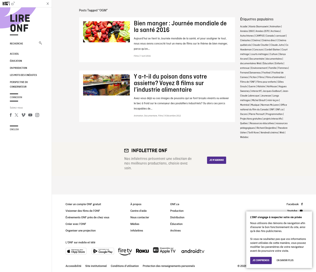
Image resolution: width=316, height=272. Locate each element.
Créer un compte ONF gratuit (83, 204)
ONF (272, 109)
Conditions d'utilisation (125, 266)
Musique (255, 105)
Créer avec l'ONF (76, 224)
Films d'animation (275, 77)
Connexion (16, 97)
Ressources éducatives (262, 123)
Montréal (244, 105)
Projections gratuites (251, 119)
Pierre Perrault (256, 114)
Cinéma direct (269, 40)
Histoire (261, 86)
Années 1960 (247, 31)
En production (18, 68)
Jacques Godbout (272, 91)
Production (177, 210)
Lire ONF (20, 24)
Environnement (259, 68)
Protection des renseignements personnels (169, 266)
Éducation (16, 61)
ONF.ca (279, 109)
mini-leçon (273, 100)
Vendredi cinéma (269, 132)
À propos (135, 204)
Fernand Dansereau (250, 72)
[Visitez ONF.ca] (21, 3)
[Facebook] (11, 116)
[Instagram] (37, 116)
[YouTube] (30, 116)
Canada (270, 36)
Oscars (243, 114)
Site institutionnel (96, 266)
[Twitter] (16, 116)
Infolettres (136, 230)
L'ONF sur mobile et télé (80, 242)
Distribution (177, 217)
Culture (274, 54)
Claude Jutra (277, 45)
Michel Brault (259, 100)
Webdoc (244, 137)
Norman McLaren (270, 105)
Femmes (283, 68)
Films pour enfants (266, 82)
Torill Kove (253, 132)
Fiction (253, 77)
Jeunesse (266, 95)
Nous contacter (139, 217)
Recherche (16, 43)
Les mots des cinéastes (23, 75)
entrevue (245, 68)
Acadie (243, 26)
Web (282, 132)
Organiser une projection (81, 230)
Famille (273, 68)
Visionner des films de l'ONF (83, 210)
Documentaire (256, 59)
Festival (266, 72)
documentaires (274, 59)
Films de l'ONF (247, 82)
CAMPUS (259, 36)
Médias (134, 224)
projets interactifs (272, 119)
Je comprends (260, 260)
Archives (275, 31)
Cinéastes (245, 40)
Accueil (14, 54)
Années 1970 (262, 31)
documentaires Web (250, 63)
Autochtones (247, 36)
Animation (275, 26)
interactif (256, 91)
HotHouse (272, 86)
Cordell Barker (272, 49)
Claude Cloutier (261, 45)
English (14, 129)
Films (261, 77)
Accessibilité (73, 266)
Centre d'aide (138, 210)
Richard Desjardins (266, 128)
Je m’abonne (216, 160)
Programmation (274, 114)
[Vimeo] (23, 116)
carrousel (281, 36)
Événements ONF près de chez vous (87, 217)
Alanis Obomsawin (258, 26)
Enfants (279, 63)
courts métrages (259, 54)
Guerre (252, 86)
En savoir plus (285, 260)
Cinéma (256, 40)
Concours (258, 49)
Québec (244, 123)
